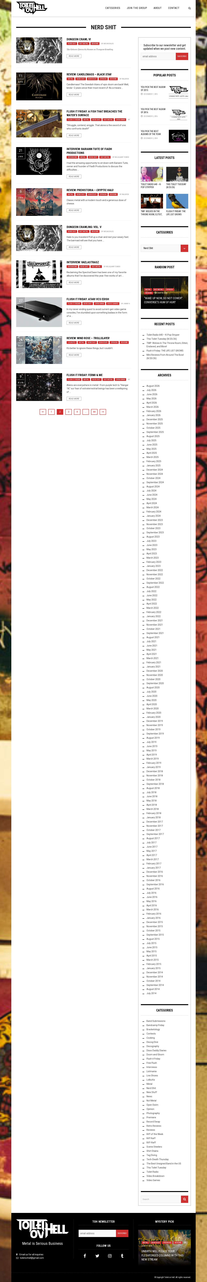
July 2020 (151, 691)
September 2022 (155, 583)
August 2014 (153, 989)
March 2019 (153, 758)
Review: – (89, 74)
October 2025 (153, 428)
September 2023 (155, 532)
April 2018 (152, 805)
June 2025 (152, 444)
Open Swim (120, 120)
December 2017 (155, 821)
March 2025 (153, 457)
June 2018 (152, 796)
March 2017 (153, 859)
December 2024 (155, 469)
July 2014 (151, 993)
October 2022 (153, 578)
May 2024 (152, 499)
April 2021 (152, 654)
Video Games (112, 304)
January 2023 (154, 566)
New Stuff (92, 79)
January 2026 (154, 415)
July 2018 (151, 792)
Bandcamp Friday (155, 1025)
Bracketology (153, 1029)
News (149, 1096)
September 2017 (155, 834)
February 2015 (154, 964)
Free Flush (152, 1063)
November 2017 (155, 826)
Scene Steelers (154, 1146)
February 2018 (154, 813)
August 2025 (153, 436)
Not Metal (83, 44)
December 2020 (155, 671)
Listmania (152, 1071)
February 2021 (154, 662)
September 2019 (155, 733)
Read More (74, 56)
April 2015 (152, 955)
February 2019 (154, 763)
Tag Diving (152, 1155)
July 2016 (151, 893)
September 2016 (155, 884)
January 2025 (154, 465)
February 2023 (154, 562)
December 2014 (155, 972)
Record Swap (153, 1121)
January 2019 (154, 767)
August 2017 (153, 838)
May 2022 (152, 599)
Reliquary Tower (122, 157)
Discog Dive (152, 1042)
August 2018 (153, 788)
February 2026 (154, 411)
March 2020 (153, 708)
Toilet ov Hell (169, 1277)
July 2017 (151, 842)
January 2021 (154, 666)
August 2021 (153, 637)
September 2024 (155, 482)
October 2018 (153, 779)
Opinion (103, 79)
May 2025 (152, 449)
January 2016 (154, 918)
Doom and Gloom (155, 1054)
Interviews (72, 157)
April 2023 (152, 553)
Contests (151, 1033)
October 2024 (153, 478)
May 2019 (152, 750)
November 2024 (155, 474)
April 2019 (152, 754)
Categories (112, 8)
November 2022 (155, 574)
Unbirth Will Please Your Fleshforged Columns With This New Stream (163, 1255)
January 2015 (154, 968)
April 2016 (152, 905)
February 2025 (154, 461)
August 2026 (153, 386)
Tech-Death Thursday (158, 1159)
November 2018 (155, 775)
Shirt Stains (152, 1151)
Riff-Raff (151, 1142)
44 (94, 412)
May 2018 (152, 800)
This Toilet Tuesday (156, 1167)
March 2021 (153, 658)
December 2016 (155, 872)
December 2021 (155, 620)
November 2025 (155, 423)
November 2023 (155, 524)
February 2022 (154, 612)
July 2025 (151, 440)
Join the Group (137, 8)
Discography (153, 1046)
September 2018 (155, 784)
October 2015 (153, 930)
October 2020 (153, 679)
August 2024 (153, 486)
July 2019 (151, 742)
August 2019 (153, 738)
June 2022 (152, 595)
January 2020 (154, 717)
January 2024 (154, 516)
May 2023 (152, 549)
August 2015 (153, 939)
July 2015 (151, 943)
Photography (153, 1113)
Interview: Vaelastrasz (83, 262)
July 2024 (151, 490)
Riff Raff (151, 1138)
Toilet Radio (152, 1172)
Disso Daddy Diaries (156, 1050)
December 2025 (155, 419)
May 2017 (152, 851)
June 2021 (152, 645)
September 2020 (155, 683)
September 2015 (155, 934)
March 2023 (153, 557)
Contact (174, 8)
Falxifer (125, 79)
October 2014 (153, 981)
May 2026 (152, 398)
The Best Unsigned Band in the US (164, 1163)
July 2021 (151, 641)
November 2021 (155, 624)
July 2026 (151, 390)
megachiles (109, 44)
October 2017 (153, 830)
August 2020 (153, 687)
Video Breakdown (155, 1176)
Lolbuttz (71, 342)
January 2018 (154, 817)
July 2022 (151, 591)
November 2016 (155, 876)
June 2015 (152, 947)
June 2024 (152, 495)
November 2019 (155, 725)
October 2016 (153, 880)
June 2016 (152, 897)
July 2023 (151, 541)
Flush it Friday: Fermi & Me (85, 375)
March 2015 (153, 960)
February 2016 (154, 913)
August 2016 (153, 888)
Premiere (151, 1117)
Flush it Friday (74, 120)
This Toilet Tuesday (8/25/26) (162, 339)
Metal (70, 79)
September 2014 (155, 985)
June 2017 (152, 846)
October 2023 (153, 528)
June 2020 (152, 696)
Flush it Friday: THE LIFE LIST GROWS (165, 350)
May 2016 (152, 901)
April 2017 (152, 855)
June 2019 (152, 746)
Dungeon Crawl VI (79, 39)
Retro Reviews (154, 1126)
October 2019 (153, 729)
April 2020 (152, 704)
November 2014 (155, 976)
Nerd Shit (72, 44)
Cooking (151, 1038)
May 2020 (152, 700)
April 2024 (152, 503)
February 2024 (154, 511)
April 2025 (152, 453)
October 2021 (153, 629)
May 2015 (152, 951)
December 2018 (155, 771)
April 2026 (152, 402)
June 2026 (152, 394)
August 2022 (153, 587)
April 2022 (152, 603)
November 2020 (155, 675)
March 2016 (153, 909)
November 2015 (155, 926)
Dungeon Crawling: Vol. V (84, 227)
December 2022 (155, 570)
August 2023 (153, 536)
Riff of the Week (155, 1134)
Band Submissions (156, 1021)
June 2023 (152, 545)
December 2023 (155, 520)
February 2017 (154, 863)
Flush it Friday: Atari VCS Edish (88, 299)
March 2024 (153, 507)
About (158, 8)
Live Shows (152, 1075)
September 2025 (155, 432)
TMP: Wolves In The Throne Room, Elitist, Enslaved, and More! (151, 214)
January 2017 (154, 867)
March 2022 (153, 608)
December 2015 (155, 922)
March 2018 (153, 809)
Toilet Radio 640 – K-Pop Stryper (163, 334)
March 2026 (153, 407)
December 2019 (155, 721)
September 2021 (155, 633)
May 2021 (152, 650)
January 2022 (154, 616)
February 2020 (154, 712)
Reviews (95, 44)
